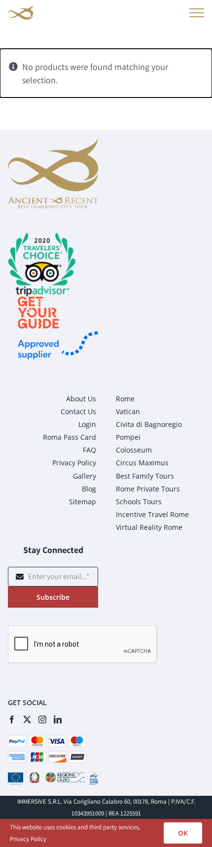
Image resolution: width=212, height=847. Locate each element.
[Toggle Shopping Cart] (173, 14)
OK (183, 833)
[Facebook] (12, 719)
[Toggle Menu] (195, 12)
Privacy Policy (28, 839)
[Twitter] (27, 719)
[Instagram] (42, 719)
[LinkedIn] (58, 719)
